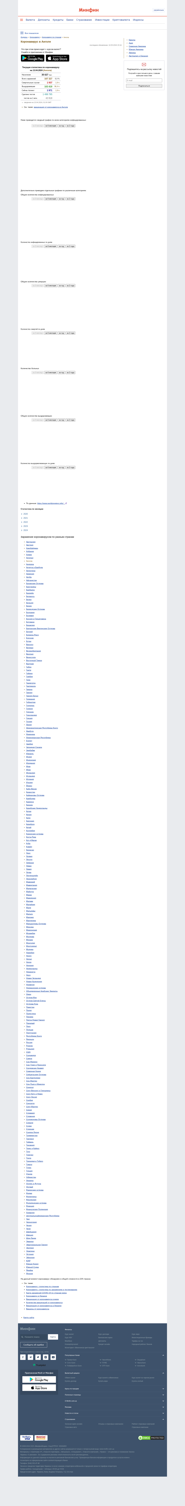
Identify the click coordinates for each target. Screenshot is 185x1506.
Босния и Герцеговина (36, 619)
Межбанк (68, 1341)
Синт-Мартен (32, 1107)
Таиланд (30, 1139)
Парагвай (30, 1023)
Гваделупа (30, 683)
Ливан (29, 866)
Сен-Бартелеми (33, 1078)
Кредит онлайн (104, 1344)
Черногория (31, 1222)
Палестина (31, 1013)
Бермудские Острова (35, 609)
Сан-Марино (31, 1062)
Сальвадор (31, 1055)
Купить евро (103, 1381)
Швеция (29, 1235)
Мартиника (31, 920)
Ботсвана (30, 622)
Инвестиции (102, 19)
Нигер (28, 962)
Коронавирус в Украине (36, 1296)
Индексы (138, 19)
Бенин (29, 606)
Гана (28, 680)
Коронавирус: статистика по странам (42, 1286)
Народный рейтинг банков (142, 1344)
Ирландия (30, 773)
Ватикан (29, 648)
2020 (25, 514)
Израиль (30, 754)
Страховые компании (140, 1427)
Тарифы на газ (137, 1341)
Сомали (29, 1123)
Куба (28, 843)
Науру (29, 956)
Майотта (30, 891)
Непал (29, 959)
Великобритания (33, 651)
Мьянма (29, 949)
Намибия (30, 953)
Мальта (29, 914)
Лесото (29, 859)
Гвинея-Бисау (32, 696)
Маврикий (30, 882)
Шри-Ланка (31, 1238)
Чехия (29, 1225)
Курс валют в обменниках (108, 1378)
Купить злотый (137, 1381)
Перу (28, 1026)
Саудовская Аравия (35, 1068)
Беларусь (30, 596)
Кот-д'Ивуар (31, 840)
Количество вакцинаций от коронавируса (44, 1302)
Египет (29, 741)
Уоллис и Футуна (33, 1184)
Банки (69, 19)
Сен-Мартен (31, 1081)
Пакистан (30, 1007)
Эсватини (30, 1251)
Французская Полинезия (37, 1209)
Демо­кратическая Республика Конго (42, 728)
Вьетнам (30, 664)
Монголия (30, 943)
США (28, 1052)
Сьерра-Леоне (32, 1132)
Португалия (31, 1033)
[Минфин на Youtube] (53, 1357)
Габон (28, 667)
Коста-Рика (31, 837)
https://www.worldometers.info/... (51, 503)
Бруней (29, 632)
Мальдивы (30, 911)
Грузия (29, 721)
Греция (29, 718)
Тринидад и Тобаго (34, 1161)
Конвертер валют (71, 1344)
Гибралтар (30, 702)
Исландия (30, 776)
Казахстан (30, 792)
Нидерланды (32, 968)
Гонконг (29, 708)
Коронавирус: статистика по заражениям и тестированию (51, 1289)
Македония (31, 898)
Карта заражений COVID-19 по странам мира (46, 1293)
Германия (30, 699)
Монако (29, 940)
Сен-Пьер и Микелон (35, 1084)
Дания (29, 725)
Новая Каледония (34, 981)
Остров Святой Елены (36, 1001)
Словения (30, 1116)
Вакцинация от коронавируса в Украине (43, 1306)
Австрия (29, 545)
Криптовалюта (121, 19)
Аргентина (30, 571)
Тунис (28, 1167)
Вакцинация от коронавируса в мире (42, 1299)
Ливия (29, 869)
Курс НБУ (68, 1338)
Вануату (29, 644)
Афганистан (31, 580)
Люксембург (31, 879)
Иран (28, 770)
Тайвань (29, 1142)
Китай (28, 827)
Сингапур (30, 1103)
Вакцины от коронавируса (37, 1309)
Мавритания (31, 885)
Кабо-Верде (31, 789)
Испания (30, 779)
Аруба (29, 577)
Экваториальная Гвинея (37, 1245)
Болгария (30, 612)
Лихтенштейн (32, 875)
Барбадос (30, 590)
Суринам (30, 1129)
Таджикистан (32, 1135)
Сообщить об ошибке (33, 1345)
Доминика (30, 734)
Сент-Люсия (31, 1097)
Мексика (30, 927)
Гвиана (29, 689)
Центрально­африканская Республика (42, 1216)
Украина (29, 1180)
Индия (29, 757)
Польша (29, 1030)
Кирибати (30, 824)
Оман (28, 994)
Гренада (30, 712)
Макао (29, 895)
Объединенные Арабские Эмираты (42, 991)
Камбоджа (30, 798)
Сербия (29, 1100)
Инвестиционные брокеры (142, 1338)
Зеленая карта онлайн (73, 1424)
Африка (132, 53)
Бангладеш (31, 587)
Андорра (30, 564)
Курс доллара (103, 1334)
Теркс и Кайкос (32, 1148)
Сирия (29, 1110)
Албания (30, 551)
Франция (30, 1206)
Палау (29, 1010)
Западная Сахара (34, 747)
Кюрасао (30, 850)
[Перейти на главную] (92, 10)
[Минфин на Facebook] (23, 1357)
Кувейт (29, 847)
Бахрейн (30, 593)
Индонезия (31, 760)
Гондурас (30, 705)
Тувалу (29, 1164)
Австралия (30, 542)
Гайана (29, 673)
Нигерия (30, 965)
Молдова (30, 936)
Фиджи (29, 1193)
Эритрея (30, 1248)
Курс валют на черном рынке (143, 1378)
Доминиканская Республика (38, 737)
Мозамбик (30, 933)
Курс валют (69, 1334)
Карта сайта (28, 1317)
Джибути (30, 731)
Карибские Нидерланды (36, 808)
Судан (29, 1126)
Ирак (28, 766)
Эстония (30, 1254)
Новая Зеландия (33, 978)
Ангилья (29, 558)
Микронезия (31, 930)
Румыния (30, 1049)
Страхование (84, 19)
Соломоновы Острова (36, 1119)
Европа (132, 40)
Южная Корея (32, 1264)
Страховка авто (71, 1427)
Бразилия (30, 625)
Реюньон (30, 1039)
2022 (25, 522)
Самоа (29, 1058)
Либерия (30, 863)
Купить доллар (70, 1381)
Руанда (29, 1046)
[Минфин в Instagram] (45, 1357)
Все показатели (32, 33)
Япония (29, 1273)
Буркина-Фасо (32, 635)
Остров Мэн (31, 997)
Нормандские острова (36, 988)
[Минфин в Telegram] (30, 1357)
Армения (30, 574)
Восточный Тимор (34, 660)
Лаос (28, 853)
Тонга (28, 1158)
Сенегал (30, 1087)
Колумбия (30, 831)
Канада (29, 805)
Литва (28, 872)
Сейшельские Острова (36, 1074)
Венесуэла (31, 657)
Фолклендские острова (36, 1203)
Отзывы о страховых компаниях (110, 1424)
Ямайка (29, 1270)
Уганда (29, 1174)
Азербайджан (32, 548)
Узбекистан (31, 1177)
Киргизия (30, 821)
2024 (25, 530)
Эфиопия (30, 1257)
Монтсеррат (31, 946)
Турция (29, 1171)
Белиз (28, 599)
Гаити (28, 670)
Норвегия (30, 985)
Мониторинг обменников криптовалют (79, 1348)
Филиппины (31, 1196)
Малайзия (30, 904)
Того (28, 1151)
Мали (28, 908)
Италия (29, 782)
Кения (29, 814)
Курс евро (135, 1334)
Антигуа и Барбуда (34, 567)
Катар (28, 811)
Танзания (30, 1145)
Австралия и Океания (138, 56)
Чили (28, 1229)
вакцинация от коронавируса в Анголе (51, 107)
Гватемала (31, 686)
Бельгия (29, 603)
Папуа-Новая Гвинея (35, 1020)
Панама (29, 1017)
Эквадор (30, 1241)
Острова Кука (32, 1004)
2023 (25, 526)
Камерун (30, 802)
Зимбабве (30, 750)
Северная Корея (33, 1071)
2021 (25, 518)
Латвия (29, 856)
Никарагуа (30, 972)
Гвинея (29, 692)
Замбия (29, 744)
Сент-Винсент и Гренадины (38, 1090)
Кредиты (58, 19)
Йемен (29, 786)
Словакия (30, 1113)
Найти (53, 1337)
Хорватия (30, 1212)
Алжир (29, 555)
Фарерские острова (34, 1190)
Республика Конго (34, 1036)
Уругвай (29, 1187)
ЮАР (28, 1261)
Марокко (30, 917)
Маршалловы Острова (36, 924)
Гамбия (29, 676)
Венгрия (29, 654)
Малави (29, 901)
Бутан (28, 641)
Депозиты (44, 19)
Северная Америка (137, 46)
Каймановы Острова (35, 795)
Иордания (30, 763)
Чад (28, 1219)
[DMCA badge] (151, 1438)
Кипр (28, 818)
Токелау (29, 1155)
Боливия (30, 615)
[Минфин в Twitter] (38, 1357)
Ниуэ (28, 975)
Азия (131, 43)
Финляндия (31, 1200)
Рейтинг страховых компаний (143, 1424)
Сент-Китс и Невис (34, 1094)
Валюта (30, 19)
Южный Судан (32, 1267)
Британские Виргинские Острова (40, 628)
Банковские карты (105, 1338)
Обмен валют (70, 1378)
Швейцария (31, 1232)
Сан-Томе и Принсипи (36, 1065)
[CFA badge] (55, 1438)
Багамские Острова (34, 583)
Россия (29, 1042)
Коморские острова (34, 834)
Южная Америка (136, 49)
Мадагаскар (31, 888)
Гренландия (31, 715)
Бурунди (30, 638)
